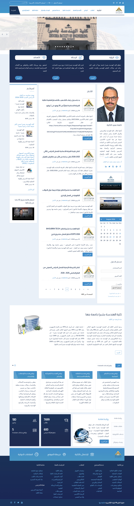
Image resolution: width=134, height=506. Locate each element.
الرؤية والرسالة (97, 473)
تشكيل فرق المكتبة (37, 471)
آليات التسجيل (58, 476)
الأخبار (54, 110)
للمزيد (118, 352)
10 (120, 233)
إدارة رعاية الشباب (78, 491)
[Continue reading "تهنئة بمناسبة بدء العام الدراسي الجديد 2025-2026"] (30, 104)
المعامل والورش (97, 482)
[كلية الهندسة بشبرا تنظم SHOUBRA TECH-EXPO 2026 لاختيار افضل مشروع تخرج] (88, 234)
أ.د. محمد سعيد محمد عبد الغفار (112, 162)
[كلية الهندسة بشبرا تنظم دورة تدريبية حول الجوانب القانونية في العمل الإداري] (88, 195)
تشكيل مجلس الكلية (116, 476)
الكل (118, 365)
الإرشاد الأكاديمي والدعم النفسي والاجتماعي (79, 497)
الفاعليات (99, 491)
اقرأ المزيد (104, 441)
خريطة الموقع (54, 454)
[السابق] (83, 289)
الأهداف (99, 476)
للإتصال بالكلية (82, 454)
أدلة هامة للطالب (79, 482)
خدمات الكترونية (118, 434)
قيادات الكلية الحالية (116, 471)
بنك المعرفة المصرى (36, 479)
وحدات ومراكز (118, 442)
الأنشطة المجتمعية (96, 479)
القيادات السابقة (117, 473)
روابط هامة (118, 418)
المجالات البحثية (117, 482)
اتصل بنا (13, 10)
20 (110, 237)
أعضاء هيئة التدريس (37, 490)
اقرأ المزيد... (87, 138)
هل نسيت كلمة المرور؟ (114, 293)
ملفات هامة (118, 426)
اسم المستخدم (117, 268)
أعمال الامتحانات (79, 488)
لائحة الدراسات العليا (56, 473)
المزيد (93, 78)
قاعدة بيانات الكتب (37, 476)
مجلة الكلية (39, 493)
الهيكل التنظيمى (117, 479)
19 (113, 237)
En (49, 3)
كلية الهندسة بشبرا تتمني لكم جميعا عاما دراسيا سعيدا (24, 125)
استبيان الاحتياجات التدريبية (37, 3)
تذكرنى (120, 284)
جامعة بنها (102, 503)
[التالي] (50, 289)
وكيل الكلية (98, 471)
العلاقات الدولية (25, 454)
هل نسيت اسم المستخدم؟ (113, 296)
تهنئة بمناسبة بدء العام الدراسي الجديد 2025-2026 (24, 96)
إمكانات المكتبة (38, 473)
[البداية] (88, 289)
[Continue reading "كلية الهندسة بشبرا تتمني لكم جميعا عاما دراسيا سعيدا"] (30, 133)
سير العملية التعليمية (78, 485)
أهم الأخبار (31, 189)
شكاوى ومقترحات (116, 485)
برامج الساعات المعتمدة (105, 365)
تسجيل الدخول (58, 3)
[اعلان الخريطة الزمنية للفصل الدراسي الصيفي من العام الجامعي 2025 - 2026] (88, 272)
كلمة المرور (118, 276)
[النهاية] (46, 289)
